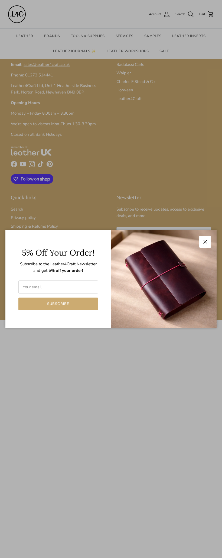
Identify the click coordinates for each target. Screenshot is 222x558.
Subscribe (58, 303)
